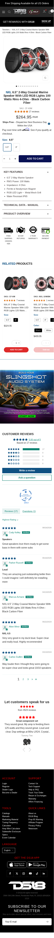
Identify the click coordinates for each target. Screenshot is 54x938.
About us (32, 813)
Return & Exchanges (37, 795)
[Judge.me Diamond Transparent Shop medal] (26, 495)
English (7, 850)
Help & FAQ (33, 790)
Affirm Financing (35, 802)
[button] (22, 111)
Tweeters (6, 30)
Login (4, 783)
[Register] (47, 922)
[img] (9, 528)
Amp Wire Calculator (11, 828)
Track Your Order (35, 792)
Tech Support (34, 786)
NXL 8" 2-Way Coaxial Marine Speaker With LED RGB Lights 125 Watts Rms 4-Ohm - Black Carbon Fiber (16, 307)
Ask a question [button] (26, 477)
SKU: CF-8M (9, 297)
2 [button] (23, 679)
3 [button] (28, 679)
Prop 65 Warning (35, 819)
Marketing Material (10, 819)
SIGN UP (46, 21)
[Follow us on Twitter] (16, 873)
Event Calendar (9, 838)
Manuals (6, 816)
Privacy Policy (34, 825)
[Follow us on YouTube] (30, 873)
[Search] (9, 12)
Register (5, 786)
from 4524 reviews (27, 710)
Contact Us (33, 783)
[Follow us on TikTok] (37, 873)
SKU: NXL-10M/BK (42, 297)
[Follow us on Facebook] (10, 873)
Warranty (32, 799)
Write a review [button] (27, 470)
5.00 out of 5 (35, 439)
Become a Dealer (9, 792)
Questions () (29, 511)
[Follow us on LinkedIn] (43, 873)
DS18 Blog (33, 816)
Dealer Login (7, 790)
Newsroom (33, 828)
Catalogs (6, 813)
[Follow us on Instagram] (23, 873)
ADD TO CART (16, 350)
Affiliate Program (35, 822)
